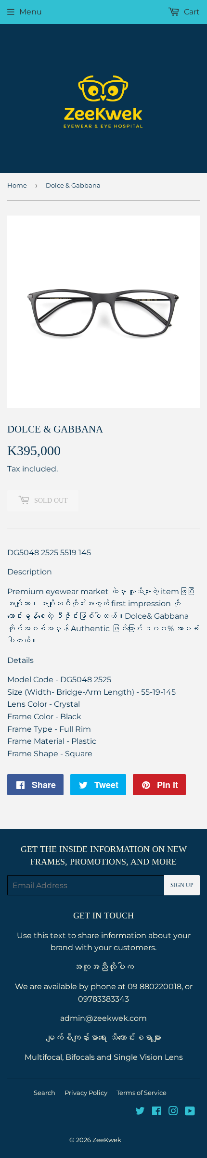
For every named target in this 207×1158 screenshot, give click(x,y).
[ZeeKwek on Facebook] (157, 1112)
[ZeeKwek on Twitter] (140, 1112)
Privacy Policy (86, 1092)
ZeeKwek (106, 1140)
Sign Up (182, 885)
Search (44, 1092)
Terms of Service (141, 1092)
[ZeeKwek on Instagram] (173, 1112)
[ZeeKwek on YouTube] (190, 1112)
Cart (191, 11)
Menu (30, 11)
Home (17, 185)
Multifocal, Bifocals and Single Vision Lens (104, 1057)
